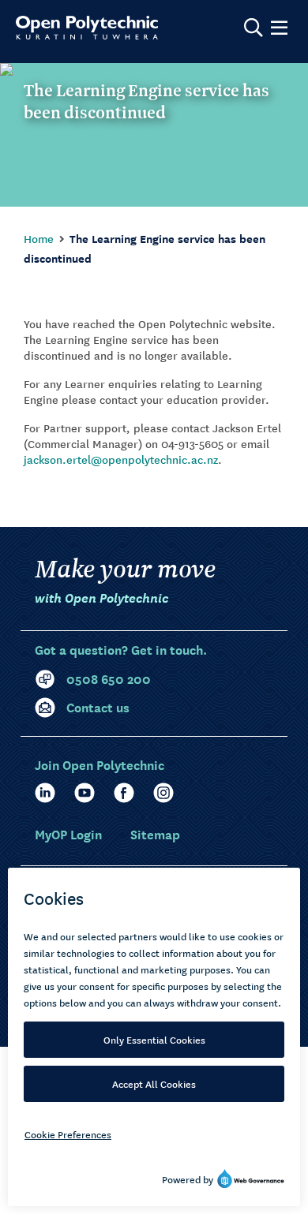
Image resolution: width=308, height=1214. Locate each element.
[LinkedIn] (45, 793)
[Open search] (253, 27)
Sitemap (155, 833)
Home (39, 238)
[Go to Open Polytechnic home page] (87, 27)
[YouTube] (84, 793)
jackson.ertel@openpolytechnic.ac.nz (121, 459)
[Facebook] (124, 793)
